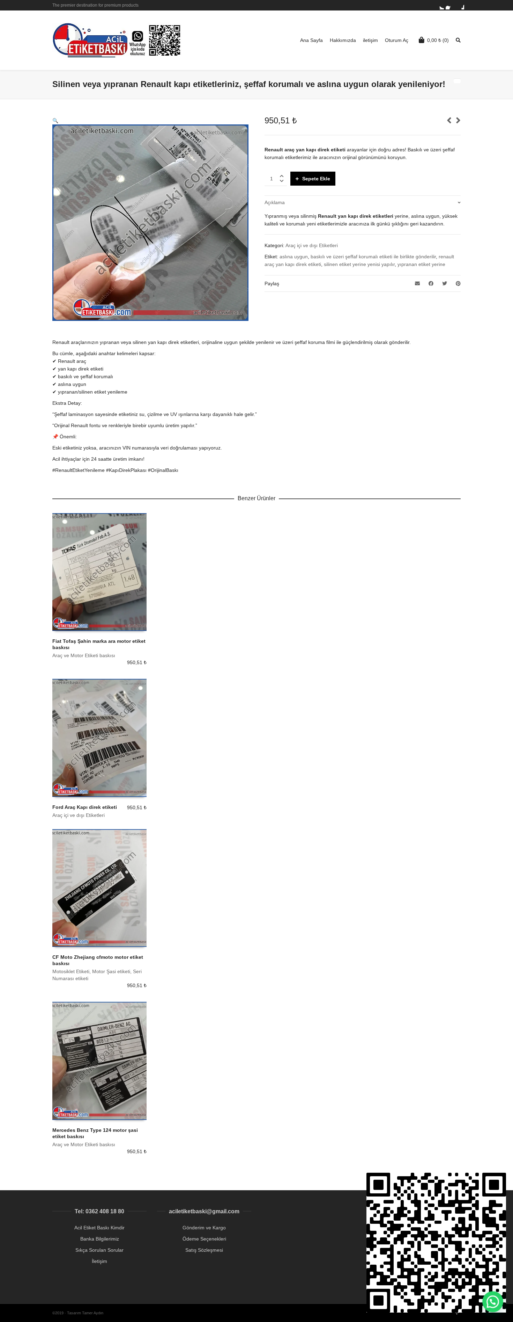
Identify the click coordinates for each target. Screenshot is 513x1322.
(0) (438, 40)
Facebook (450, 5)
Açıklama (275, 202)
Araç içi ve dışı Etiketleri (311, 245)
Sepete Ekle (316, 178)
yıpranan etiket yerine (421, 264)
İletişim (99, 1261)
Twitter (440, 5)
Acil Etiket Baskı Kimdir (99, 1227)
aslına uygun (294, 256)
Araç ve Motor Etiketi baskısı (83, 655)
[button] (55, 120)
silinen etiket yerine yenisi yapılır (359, 264)
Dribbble (460, 5)
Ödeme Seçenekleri (204, 1239)
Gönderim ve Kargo (204, 1227)
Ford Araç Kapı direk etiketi (84, 807)
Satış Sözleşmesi (204, 1250)
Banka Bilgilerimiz (99, 1239)
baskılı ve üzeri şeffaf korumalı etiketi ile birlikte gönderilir (373, 256)
